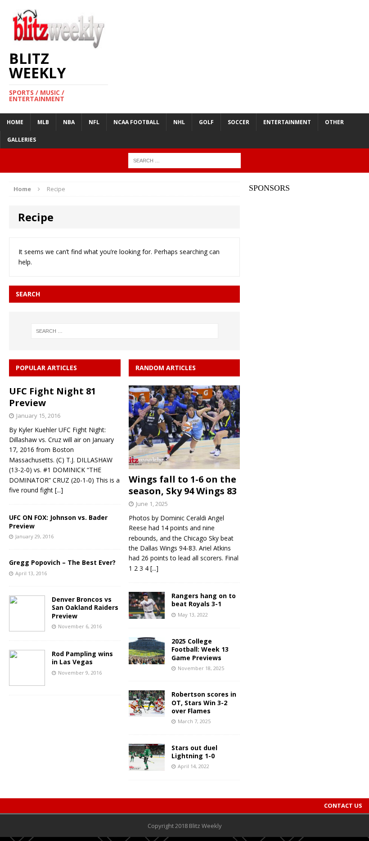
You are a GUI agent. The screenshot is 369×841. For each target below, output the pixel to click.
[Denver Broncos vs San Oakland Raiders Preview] (27, 626)
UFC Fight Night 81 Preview (52, 397)
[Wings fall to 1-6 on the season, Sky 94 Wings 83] (184, 464)
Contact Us (343, 805)
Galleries (21, 139)
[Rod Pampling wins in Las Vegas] (27, 680)
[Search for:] (184, 160)
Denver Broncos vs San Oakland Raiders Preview (85, 607)
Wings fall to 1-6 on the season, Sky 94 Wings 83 (183, 485)
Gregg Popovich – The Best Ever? (62, 562)
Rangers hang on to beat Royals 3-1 (203, 599)
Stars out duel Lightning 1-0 (194, 751)
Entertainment (287, 122)
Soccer (238, 122)
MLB (43, 122)
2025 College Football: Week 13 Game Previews (200, 649)
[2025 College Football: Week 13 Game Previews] (147, 659)
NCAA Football (136, 122)
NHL (179, 122)
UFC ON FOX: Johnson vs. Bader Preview (58, 521)
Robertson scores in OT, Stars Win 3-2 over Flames (203, 702)
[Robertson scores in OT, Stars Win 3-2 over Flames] (147, 711)
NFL (94, 122)
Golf (206, 122)
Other (334, 122)
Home (15, 122)
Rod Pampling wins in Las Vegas (82, 657)
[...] (59, 490)
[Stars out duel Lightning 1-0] (147, 765)
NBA (69, 122)
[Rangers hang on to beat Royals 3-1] (147, 613)
